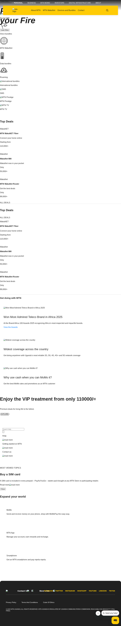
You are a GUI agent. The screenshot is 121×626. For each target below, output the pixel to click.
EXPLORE (4, 414)
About (98, 3)
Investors (59, 3)
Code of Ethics (48, 602)
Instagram (70, 591)
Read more (4, 485)
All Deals (5, 203)
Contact (81, 10)
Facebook (48, 591)
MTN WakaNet (49, 10)
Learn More (5, 30)
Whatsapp (81, 591)
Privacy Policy (11, 602)
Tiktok (112, 591)
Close (3, 489)
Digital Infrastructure (80, 3)
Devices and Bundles (67, 10)
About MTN (36, 10)
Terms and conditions (30, 602)
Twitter (59, 591)
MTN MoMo (45, 3)
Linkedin (103, 591)
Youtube (93, 591)
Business (32, 3)
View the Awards (11, 327)
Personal (18, 3)
